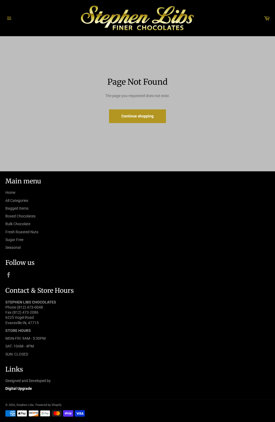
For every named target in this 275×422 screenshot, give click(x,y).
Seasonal (13, 247)
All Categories (16, 200)
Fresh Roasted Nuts (21, 232)
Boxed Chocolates (20, 216)
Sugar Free (14, 240)
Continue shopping (137, 116)
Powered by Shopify (48, 405)
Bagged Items (16, 208)
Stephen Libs (25, 405)
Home (10, 192)
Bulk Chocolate (17, 224)
